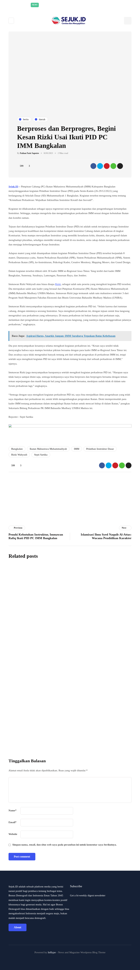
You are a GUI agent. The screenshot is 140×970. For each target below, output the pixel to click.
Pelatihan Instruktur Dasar (100, 448)
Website (13, 834)
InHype (52, 952)
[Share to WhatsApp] (113, 166)
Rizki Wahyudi (19, 454)
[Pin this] (107, 166)
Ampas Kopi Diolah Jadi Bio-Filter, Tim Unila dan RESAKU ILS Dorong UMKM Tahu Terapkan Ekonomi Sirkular (88, 639)
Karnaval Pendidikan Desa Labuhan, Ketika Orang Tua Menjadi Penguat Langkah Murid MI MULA (90, 686)
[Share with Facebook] (93, 166)
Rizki (58, 284)
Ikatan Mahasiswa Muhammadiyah (48, 448)
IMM (76, 448)
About (17, 927)
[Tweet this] (100, 166)
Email (13, 822)
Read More (102, 4)
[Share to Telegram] (120, 166)
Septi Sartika (40, 454)
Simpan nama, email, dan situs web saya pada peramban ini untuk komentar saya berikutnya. (64, 844)
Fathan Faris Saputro (29, 153)
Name (13, 810)
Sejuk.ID (13, 186)
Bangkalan (17, 448)
